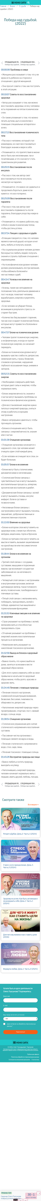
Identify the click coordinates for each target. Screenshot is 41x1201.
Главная (3, 6)
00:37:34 (5, 233)
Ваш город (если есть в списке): (14, 1015)
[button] (19, 2)
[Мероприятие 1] (15, 1200)
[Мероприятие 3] (25, 1200)
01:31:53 (5, 613)
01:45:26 (5, 757)
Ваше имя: (6, 996)
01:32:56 (5, 653)
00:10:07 (5, 94)
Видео (12, 6)
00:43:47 (5, 279)
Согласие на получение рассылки (19, 1059)
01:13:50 (5, 522)
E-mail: (5, 1005)
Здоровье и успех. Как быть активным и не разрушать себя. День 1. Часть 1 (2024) (20, 901)
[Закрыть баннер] (38, 1193)
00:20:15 (5, 167)
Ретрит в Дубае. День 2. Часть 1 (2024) (20, 834)
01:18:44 (5, 554)
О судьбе (22, 6)
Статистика (35, 1059)
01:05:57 (5, 465)
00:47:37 (5, 332)
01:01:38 (5, 440)
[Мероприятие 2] (20, 1200)
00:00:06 (5, 70)
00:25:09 (5, 198)
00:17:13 (5, 132)
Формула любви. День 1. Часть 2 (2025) (20, 969)
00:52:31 (5, 374)
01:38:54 (5, 719)
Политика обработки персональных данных (25, 1057)
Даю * (21, 1025)
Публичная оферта (33, 1054)
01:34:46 (5, 688)
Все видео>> (33, 805)
